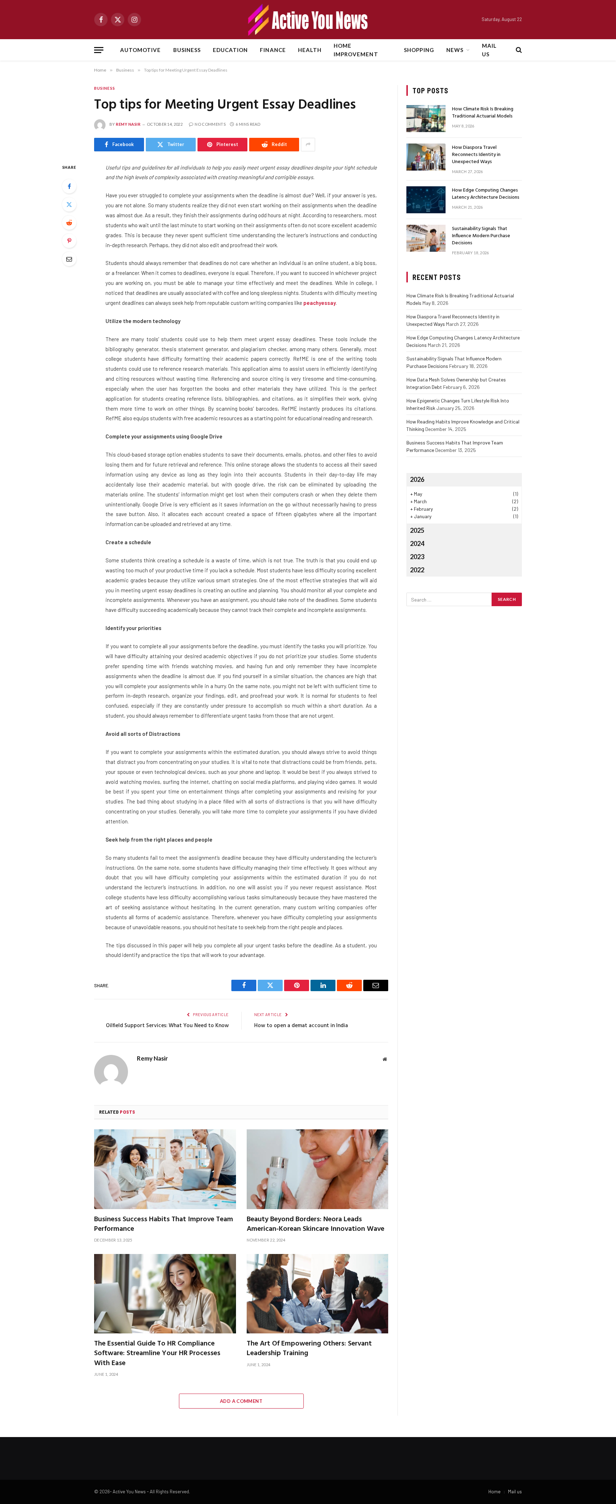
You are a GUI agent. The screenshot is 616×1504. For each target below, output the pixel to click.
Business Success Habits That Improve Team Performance (163, 1224)
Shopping (419, 50)
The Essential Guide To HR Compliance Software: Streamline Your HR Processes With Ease (157, 1353)
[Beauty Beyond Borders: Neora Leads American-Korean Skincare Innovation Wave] (318, 1169)
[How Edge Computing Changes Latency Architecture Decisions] (426, 199)
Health (310, 50)
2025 (417, 530)
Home (494, 1491)
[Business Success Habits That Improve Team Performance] (165, 1169)
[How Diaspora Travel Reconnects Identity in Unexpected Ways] (426, 157)
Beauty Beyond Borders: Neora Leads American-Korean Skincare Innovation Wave (315, 1224)
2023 (417, 557)
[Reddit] (69, 222)
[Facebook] (69, 186)
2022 (417, 570)
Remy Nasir (128, 124)
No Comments (210, 124)
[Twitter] (69, 204)
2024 (417, 543)
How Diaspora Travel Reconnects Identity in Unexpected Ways (476, 155)
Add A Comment (241, 1401)
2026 (417, 479)
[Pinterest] (69, 241)
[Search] (518, 50)
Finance (273, 50)
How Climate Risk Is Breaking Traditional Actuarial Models (482, 113)
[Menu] (98, 50)
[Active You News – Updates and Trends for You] (308, 19)
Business (187, 50)
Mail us (489, 49)
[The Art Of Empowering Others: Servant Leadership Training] (318, 1294)
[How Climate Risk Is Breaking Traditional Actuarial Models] (426, 118)
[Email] (69, 259)
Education (230, 50)
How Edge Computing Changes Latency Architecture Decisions (485, 194)
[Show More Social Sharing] (308, 144)
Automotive (140, 50)
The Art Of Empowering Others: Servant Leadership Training (309, 1348)
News (454, 50)
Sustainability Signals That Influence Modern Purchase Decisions (481, 236)
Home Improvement (356, 49)
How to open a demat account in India (301, 1025)
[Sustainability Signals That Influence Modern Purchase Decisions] (426, 238)
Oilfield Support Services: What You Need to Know (167, 1025)
